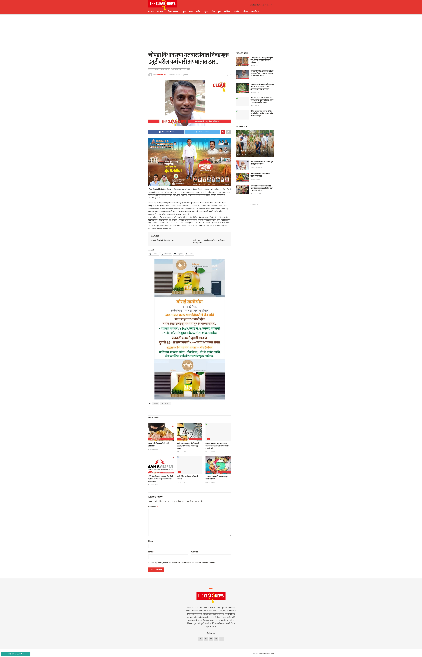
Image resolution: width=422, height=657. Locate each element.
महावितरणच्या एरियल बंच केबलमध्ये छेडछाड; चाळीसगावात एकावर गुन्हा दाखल (209, 241)
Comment (153, 506)
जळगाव (160, 11)
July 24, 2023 (255, 79)
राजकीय (237, 11)
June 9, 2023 (255, 66)
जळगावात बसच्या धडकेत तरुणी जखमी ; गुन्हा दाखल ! (260, 174)
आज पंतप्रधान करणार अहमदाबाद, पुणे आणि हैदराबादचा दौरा (262, 162)
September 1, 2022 (256, 194)
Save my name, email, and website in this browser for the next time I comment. (183, 562)
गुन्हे (219, 11)
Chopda (155, 403)
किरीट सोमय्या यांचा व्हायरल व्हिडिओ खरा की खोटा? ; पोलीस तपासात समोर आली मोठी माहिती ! (262, 113)
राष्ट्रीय (184, 11)
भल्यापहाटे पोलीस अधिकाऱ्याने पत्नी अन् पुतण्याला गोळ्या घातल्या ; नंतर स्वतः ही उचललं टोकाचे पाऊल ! (262, 73)
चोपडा (186, 74)
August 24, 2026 (182, 482)
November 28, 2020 (257, 167)
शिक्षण (245, 11)
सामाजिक (255, 11)
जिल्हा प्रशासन (173, 11)
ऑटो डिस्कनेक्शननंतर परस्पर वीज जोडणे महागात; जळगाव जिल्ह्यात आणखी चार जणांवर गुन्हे (160, 479)
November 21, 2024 (175, 74)
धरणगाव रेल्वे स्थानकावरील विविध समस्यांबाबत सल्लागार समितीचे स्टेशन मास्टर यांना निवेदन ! (262, 188)
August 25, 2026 (182, 452)
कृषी (206, 11)
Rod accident (165, 403)
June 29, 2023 (255, 106)
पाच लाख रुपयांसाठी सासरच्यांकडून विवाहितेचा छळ (217, 477)
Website (194, 552)
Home (151, 11)
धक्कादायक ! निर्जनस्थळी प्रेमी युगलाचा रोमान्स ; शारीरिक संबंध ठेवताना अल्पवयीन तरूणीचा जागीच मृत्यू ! (262, 87)
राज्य (191, 11)
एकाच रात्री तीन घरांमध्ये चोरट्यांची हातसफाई (162, 240)
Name (151, 541)
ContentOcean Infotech (267, 653)
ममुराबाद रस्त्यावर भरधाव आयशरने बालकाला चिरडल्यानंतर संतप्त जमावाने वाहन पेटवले (217, 446)
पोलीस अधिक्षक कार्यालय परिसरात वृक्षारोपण (251, 150)
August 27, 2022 (256, 179)
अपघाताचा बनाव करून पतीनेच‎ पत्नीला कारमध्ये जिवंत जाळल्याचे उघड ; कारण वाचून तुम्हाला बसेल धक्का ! (262, 100)
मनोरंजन (227, 11)
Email (151, 552)
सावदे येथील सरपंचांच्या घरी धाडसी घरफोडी (187, 477)
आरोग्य (198, 11)
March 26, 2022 (242, 154)
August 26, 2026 (153, 449)
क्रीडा (213, 11)
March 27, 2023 (255, 92)
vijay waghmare (160, 74)
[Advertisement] (211, 33)
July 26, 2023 (255, 119)
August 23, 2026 (210, 482)
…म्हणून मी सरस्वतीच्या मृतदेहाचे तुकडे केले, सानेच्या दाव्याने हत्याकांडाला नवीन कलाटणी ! (262, 60)
